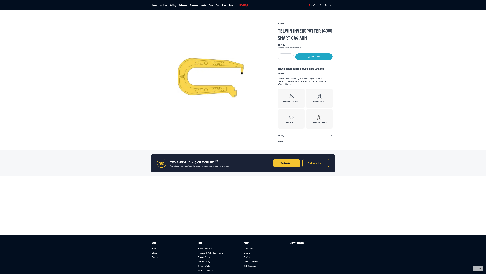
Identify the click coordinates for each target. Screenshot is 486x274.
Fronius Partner (251, 261)
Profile (247, 257)
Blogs (154, 253)
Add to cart (315, 56)
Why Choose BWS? (206, 248)
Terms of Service (205, 270)
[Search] (320, 5)
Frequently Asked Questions (210, 253)
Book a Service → (316, 163)
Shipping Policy (204, 266)
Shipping (281, 135)
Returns (281, 141)
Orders (247, 253)
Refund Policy (204, 261)
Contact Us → (286, 163)
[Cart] (331, 5)
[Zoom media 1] (211, 77)
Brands (155, 257)
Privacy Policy (204, 257)
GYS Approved (250, 266)
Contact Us (249, 248)
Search (155, 248)
